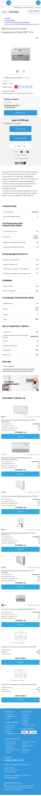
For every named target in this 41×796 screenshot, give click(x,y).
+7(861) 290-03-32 (14, 760)
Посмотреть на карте (11, 777)
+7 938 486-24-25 (9, 107)
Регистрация (30, 7)
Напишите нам (10, 725)
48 (27, 87)
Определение (17, 7)
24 (20, 87)
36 (23, 87)
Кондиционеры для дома (10, 371)
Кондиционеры (11, 741)
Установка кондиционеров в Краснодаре (12, 383)
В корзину (21, 129)
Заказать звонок (35, 13)
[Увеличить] (20, 54)
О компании (9, 714)
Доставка (26, 714)
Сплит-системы (11, 744)
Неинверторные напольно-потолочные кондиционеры (19, 369)
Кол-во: (17, 152)
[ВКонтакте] (16, 163)
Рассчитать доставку (21, 158)
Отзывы (25, 721)
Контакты (38, 7)
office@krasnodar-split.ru (12, 105)
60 (31, 87)
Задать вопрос (20, 112)
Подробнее (20, 436)
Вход (23, 7)
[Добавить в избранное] (37, 38)
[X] (24, 163)
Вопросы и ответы (29, 725)
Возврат (25, 723)
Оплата (25, 716)
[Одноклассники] (19, 163)
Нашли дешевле (21, 155)
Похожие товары (22, 146)
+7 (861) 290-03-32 (34, 11)
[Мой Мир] (22, 163)
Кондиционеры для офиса (25, 371)
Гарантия (26, 719)
